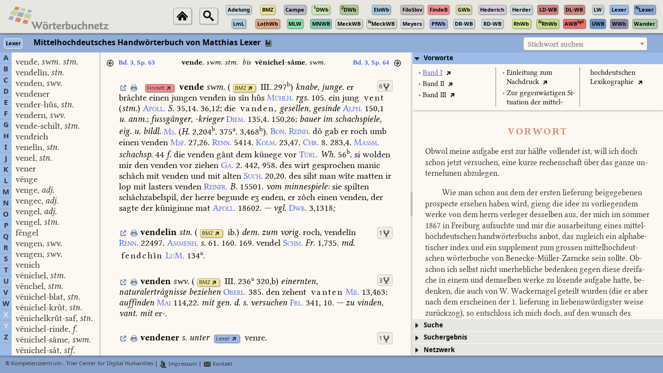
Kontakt (221, 364)
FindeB (156, 88)
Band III (434, 95)
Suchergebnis (445, 337)
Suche (433, 325)
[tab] (538, 58)
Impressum (182, 364)
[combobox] (585, 44)
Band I (432, 72)
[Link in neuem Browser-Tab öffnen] (169, 88)
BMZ (240, 88)
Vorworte (438, 58)
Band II (433, 84)
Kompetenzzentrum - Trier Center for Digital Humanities (82, 364)
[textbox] (585, 44)
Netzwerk (439, 350)
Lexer (223, 338)
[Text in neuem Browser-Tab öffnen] (448, 72)
